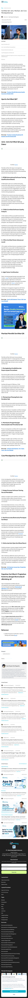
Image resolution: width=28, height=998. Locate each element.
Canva (16, 164)
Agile (7, 278)
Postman (20, 533)
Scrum (13, 283)
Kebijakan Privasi (8, 988)
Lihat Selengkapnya (23, 763)
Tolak (14, 994)
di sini (16, 619)
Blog (2, 8)
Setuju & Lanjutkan (14, 991)
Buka (16, 635)
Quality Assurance (7, 8)
